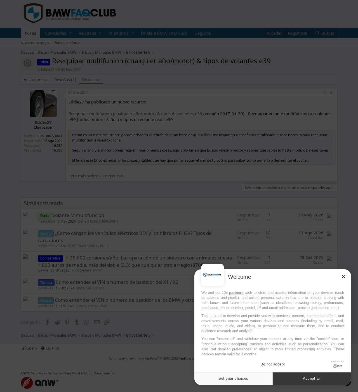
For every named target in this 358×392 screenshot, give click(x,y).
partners (236, 293)
